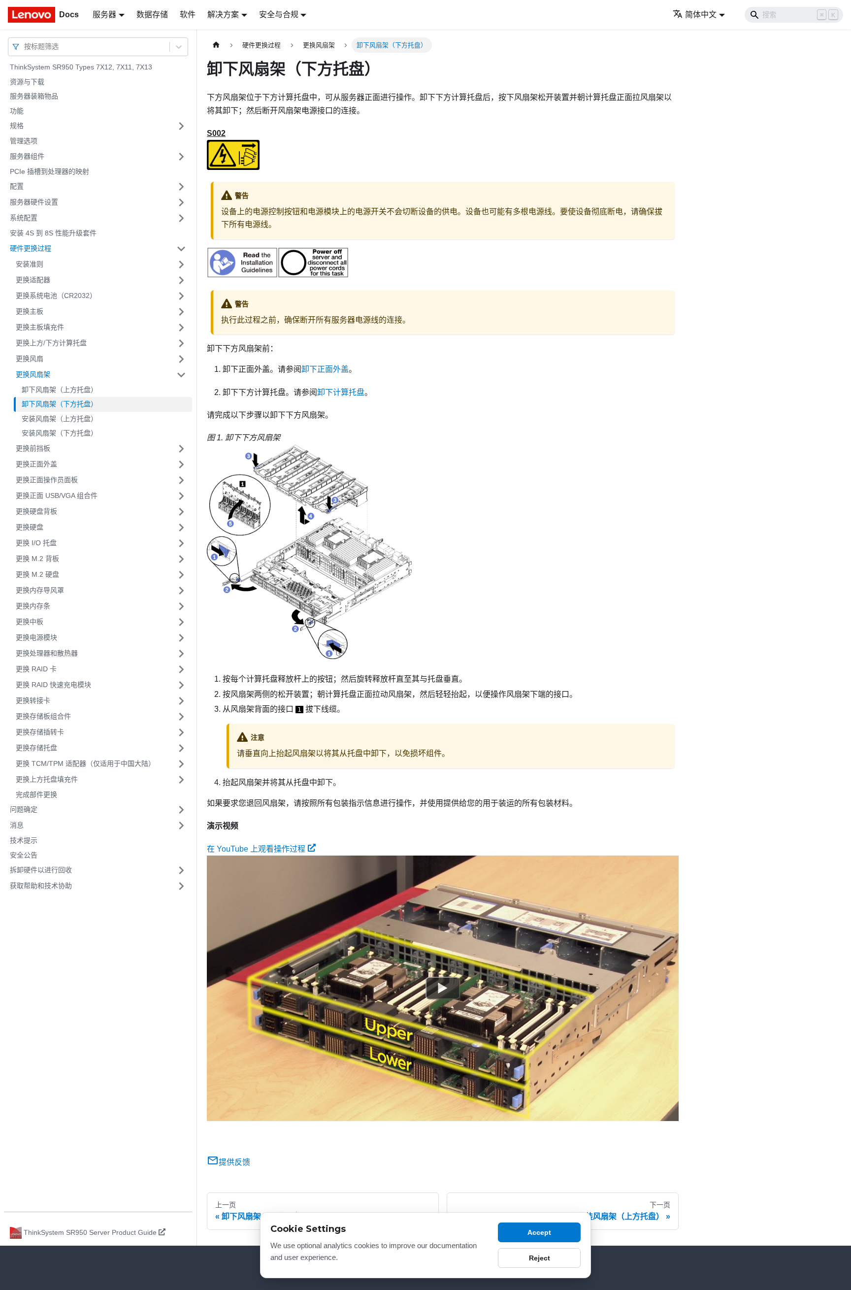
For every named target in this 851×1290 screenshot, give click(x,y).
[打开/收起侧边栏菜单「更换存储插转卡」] (181, 732)
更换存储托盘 (36, 748)
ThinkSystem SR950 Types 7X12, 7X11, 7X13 (81, 67)
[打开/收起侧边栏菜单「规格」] (181, 126)
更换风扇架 (33, 374)
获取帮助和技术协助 (41, 886)
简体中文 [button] (701, 14)
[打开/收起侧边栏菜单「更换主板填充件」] (181, 327)
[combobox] (25, 46)
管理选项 (23, 141)
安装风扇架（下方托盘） (60, 433)
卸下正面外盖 (325, 369)
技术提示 (23, 840)
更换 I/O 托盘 (36, 543)
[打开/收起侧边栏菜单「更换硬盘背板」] (181, 512)
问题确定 (23, 809)
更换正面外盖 (36, 464)
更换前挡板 (33, 448)
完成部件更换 (36, 794)
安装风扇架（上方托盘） (60, 419)
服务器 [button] (104, 14)
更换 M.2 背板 (37, 558)
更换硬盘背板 (36, 511)
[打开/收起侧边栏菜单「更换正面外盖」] (181, 464)
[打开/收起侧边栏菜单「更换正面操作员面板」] (181, 480)
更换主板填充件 (40, 327)
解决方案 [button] (223, 14)
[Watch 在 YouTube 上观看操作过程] (443, 988)
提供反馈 (234, 1162)
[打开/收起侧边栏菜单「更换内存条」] (181, 606)
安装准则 (29, 264)
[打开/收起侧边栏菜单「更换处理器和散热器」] (181, 654)
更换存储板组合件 (43, 716)
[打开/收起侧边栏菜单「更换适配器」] (181, 280)
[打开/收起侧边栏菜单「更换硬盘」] (181, 527)
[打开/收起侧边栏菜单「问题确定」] (181, 810)
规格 (17, 126)
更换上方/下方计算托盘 (51, 343)
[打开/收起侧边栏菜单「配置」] (181, 187)
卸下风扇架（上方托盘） (60, 390)
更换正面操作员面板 (47, 480)
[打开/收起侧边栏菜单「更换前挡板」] (181, 449)
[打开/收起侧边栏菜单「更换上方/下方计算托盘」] (181, 343)
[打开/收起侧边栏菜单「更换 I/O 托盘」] (181, 543)
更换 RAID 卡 (36, 669)
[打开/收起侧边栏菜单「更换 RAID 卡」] (181, 669)
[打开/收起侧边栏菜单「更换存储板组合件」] (181, 717)
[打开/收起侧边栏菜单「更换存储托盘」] (181, 748)
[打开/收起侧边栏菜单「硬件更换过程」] (181, 249)
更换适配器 (33, 280)
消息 (17, 825)
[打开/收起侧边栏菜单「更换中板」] (181, 622)
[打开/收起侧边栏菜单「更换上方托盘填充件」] (181, 780)
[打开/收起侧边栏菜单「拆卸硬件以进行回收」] (181, 870)
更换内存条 (33, 606)
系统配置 (23, 218)
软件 (188, 14)
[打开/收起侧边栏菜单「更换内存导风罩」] (181, 590)
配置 (17, 186)
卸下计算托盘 (340, 392)
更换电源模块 (36, 637)
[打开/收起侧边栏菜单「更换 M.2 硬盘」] (181, 575)
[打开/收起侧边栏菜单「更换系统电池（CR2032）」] (181, 296)
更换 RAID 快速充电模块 (53, 685)
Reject (539, 1258)
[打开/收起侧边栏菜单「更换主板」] (181, 312)
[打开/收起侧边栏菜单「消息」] (181, 825)
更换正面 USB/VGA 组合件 (57, 495)
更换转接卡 (33, 700)
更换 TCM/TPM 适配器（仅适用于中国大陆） (85, 763)
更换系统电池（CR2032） (56, 295)
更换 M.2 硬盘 (37, 574)
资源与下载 (27, 82)
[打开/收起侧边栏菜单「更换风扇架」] (181, 375)
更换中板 (29, 622)
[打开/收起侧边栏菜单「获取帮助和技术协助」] (181, 886)
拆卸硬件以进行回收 (41, 870)
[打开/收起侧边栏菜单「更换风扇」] (181, 359)
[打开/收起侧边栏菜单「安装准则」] (181, 264)
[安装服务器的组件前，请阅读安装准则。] (278, 275)
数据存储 (152, 14)
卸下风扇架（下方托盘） (60, 404)
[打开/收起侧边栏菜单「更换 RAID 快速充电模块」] (181, 685)
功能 (17, 111)
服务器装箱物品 (34, 96)
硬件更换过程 (30, 248)
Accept (539, 1232)
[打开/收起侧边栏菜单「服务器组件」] (181, 157)
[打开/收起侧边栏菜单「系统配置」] (181, 218)
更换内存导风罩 (40, 590)
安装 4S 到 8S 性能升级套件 (53, 233)
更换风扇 (29, 359)
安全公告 (23, 855)
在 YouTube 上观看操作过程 (256, 849)
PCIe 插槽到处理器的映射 (49, 171)
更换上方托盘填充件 (47, 779)
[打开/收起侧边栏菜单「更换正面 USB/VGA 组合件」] (181, 496)
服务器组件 (27, 156)
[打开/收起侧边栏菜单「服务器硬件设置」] (181, 202)
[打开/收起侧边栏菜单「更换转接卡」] (181, 701)
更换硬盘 (29, 527)
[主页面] (216, 45)
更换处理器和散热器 (47, 653)
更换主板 (29, 311)
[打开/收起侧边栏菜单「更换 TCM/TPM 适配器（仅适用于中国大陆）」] (181, 764)
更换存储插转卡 (40, 732)
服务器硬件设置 (34, 202)
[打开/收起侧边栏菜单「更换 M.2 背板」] (181, 559)
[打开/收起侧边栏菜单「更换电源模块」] (181, 638)
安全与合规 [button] (278, 14)
